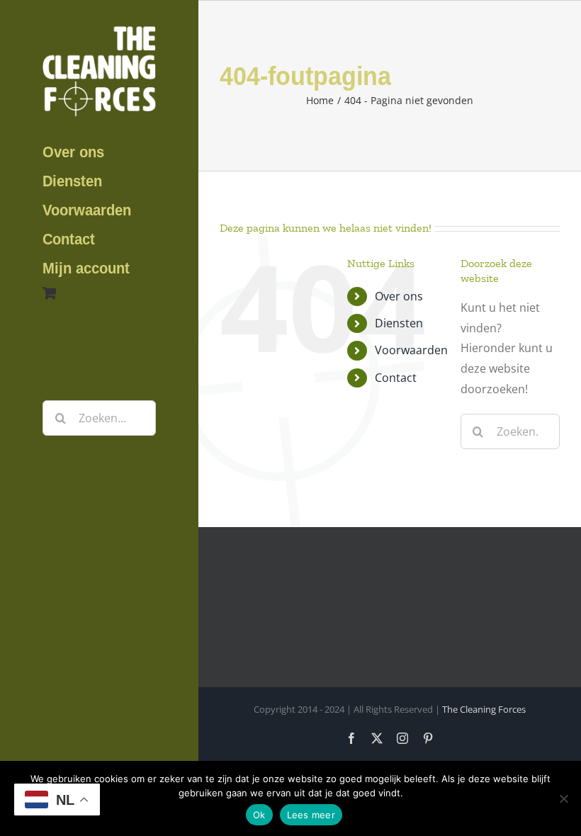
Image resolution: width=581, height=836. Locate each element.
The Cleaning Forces (484, 709)
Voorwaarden (411, 350)
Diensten (399, 323)
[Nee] (563, 798)
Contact (396, 377)
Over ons (399, 296)
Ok (259, 814)
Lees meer (311, 814)
